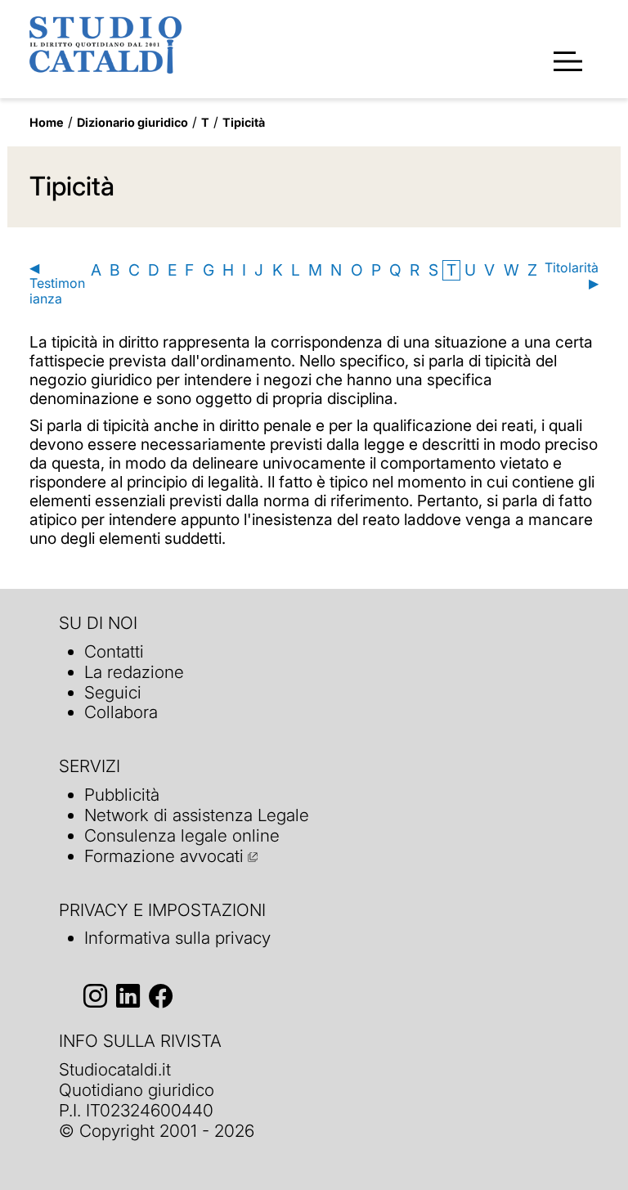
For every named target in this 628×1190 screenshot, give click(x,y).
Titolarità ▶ (572, 275)
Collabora (121, 712)
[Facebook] (161, 995)
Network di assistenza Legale (196, 815)
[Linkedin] (128, 995)
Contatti (114, 651)
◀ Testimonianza (57, 283)
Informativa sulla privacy (177, 937)
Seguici (112, 692)
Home (46, 122)
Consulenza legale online (182, 835)
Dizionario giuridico (132, 122)
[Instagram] (95, 995)
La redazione (134, 672)
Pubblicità (121, 794)
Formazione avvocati (164, 856)
